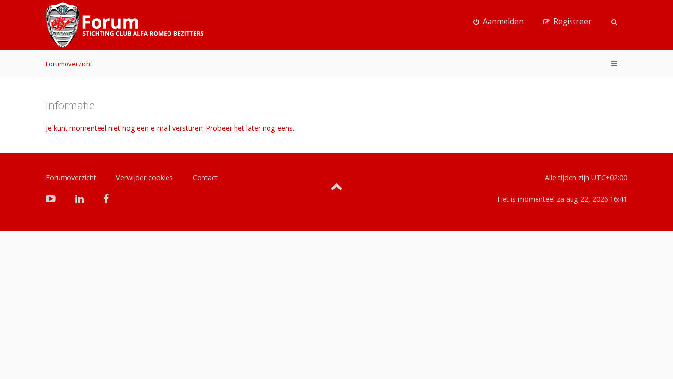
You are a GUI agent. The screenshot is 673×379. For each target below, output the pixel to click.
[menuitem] (499, 21)
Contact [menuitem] (205, 177)
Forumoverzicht (69, 63)
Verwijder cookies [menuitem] (144, 177)
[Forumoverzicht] (124, 25)
